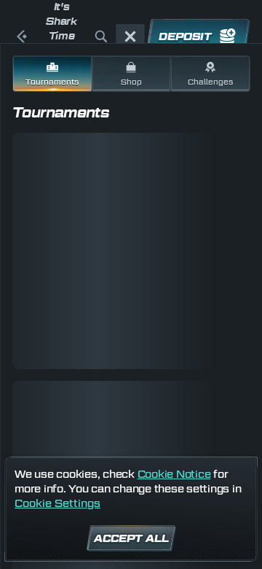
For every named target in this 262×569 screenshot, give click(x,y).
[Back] (22, 36)
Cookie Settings (57, 503)
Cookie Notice (174, 474)
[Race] (130, 36)
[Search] (101, 36)
